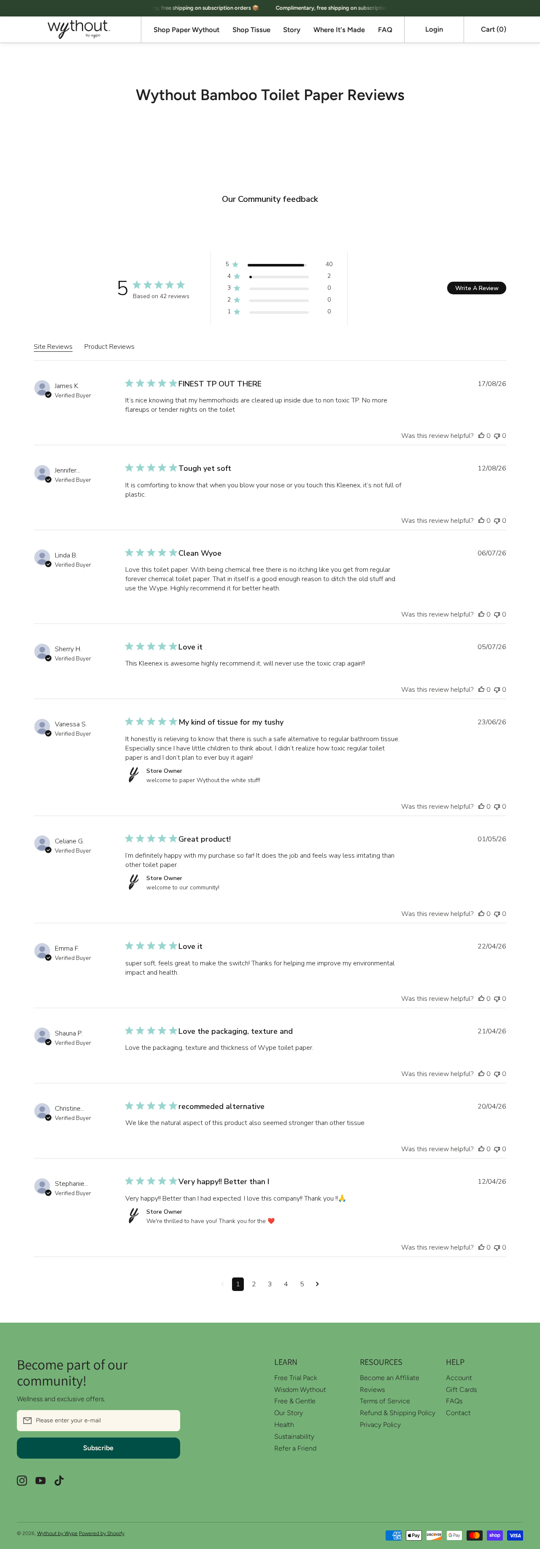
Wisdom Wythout (300, 1390)
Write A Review (477, 288)
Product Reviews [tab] (109, 346)
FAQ (385, 29)
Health (284, 1425)
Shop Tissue (251, 29)
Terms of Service (385, 1401)
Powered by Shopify (101, 1533)
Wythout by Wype (57, 1533)
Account (459, 1378)
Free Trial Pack (295, 1378)
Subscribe (98, 1448)
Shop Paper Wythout (186, 29)
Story (291, 29)
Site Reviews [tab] (53, 346)
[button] (493, 29)
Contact (458, 1413)
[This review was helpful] (481, 435)
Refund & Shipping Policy (397, 1413)
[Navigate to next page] (317, 1284)
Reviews (372, 1390)
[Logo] (79, 29)
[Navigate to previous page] (222, 1284)
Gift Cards (461, 1390)
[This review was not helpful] (497, 435)
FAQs (454, 1401)
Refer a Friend (295, 1448)
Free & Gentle (295, 1401)
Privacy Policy (380, 1425)
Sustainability (294, 1436)
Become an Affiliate (389, 1378)
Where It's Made (339, 29)
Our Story (288, 1413)
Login (434, 29)
